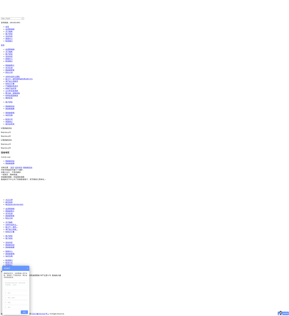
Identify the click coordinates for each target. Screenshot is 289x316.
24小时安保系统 (11, 91)
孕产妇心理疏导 (11, 81)
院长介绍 (9, 72)
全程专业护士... (11, 225)
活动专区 (9, 36)
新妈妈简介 (9, 65)
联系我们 (9, 41)
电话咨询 (14, 204)
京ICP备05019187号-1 (40, 314)
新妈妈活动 (9, 106)
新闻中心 (9, 39)
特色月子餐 (9, 84)
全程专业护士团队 (12, 77)
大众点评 (9, 200)
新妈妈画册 (9, 109)
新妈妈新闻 (9, 113)
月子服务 (9, 31)
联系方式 (9, 119)
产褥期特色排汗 (11, 86)
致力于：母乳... (11, 227)
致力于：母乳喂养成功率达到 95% (19, 79)
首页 (7, 27)
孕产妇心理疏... (11, 229)
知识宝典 (9, 115)
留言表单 (9, 202)
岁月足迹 (9, 68)
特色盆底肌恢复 (11, 95)
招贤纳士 (9, 122)
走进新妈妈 (9, 29)
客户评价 (9, 34)
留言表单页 (9, 124)
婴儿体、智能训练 (12, 93)
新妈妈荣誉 (9, 70)
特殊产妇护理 (10, 88)
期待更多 (9, 98)
